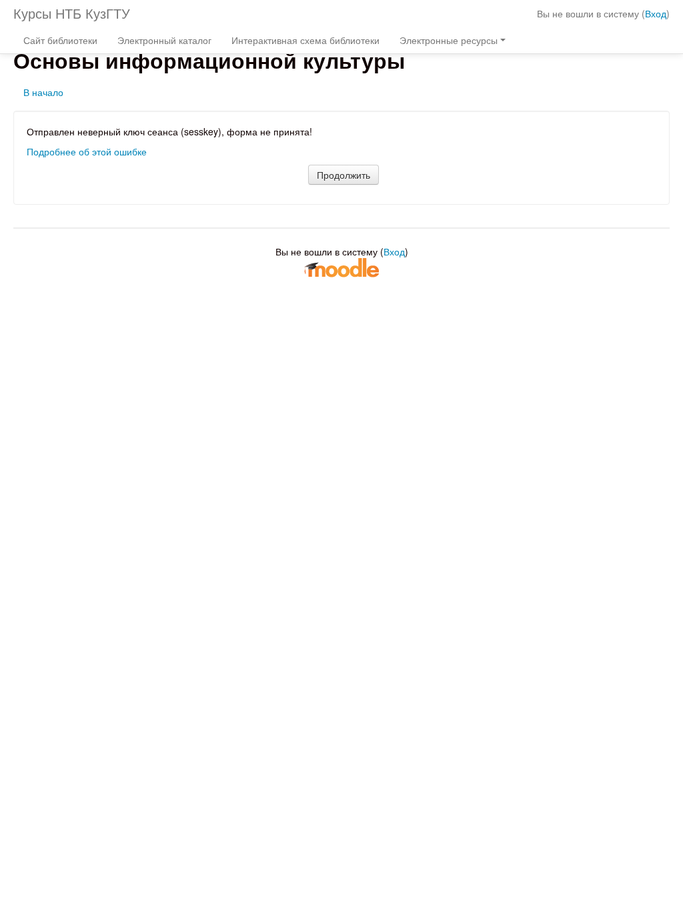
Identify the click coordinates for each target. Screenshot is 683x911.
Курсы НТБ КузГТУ (71, 13)
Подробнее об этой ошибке (87, 151)
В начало (43, 92)
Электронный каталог (164, 40)
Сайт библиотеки (60, 40)
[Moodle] (341, 266)
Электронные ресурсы (449, 40)
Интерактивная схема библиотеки (305, 40)
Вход (655, 13)
